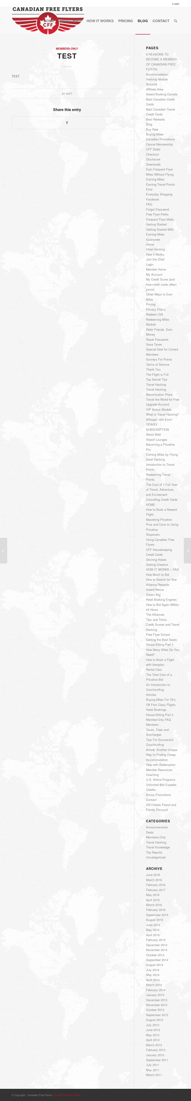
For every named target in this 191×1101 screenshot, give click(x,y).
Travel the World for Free (162, 399)
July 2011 (152, 1065)
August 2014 (154, 964)
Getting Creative (157, 564)
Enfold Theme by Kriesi (68, 1095)
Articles (151, 694)
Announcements (157, 827)
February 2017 (155, 890)
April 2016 (153, 900)
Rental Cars (154, 669)
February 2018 (155, 884)
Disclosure (153, 159)
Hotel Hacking (155, 249)
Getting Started (156, 224)
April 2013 (153, 1040)
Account (151, 84)
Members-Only (67, 49)
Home (150, 244)
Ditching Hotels (156, 559)
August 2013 (154, 1020)
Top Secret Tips (156, 379)
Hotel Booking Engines (161, 599)
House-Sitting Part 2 (159, 714)
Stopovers (153, 534)
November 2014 (156, 950)
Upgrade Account (157, 404)
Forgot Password (157, 209)
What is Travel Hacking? (162, 414)
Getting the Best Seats (161, 639)
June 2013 (153, 1030)
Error (149, 189)
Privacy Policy (156, 309)
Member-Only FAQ (158, 719)
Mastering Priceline (159, 519)
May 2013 (152, 1035)
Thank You (153, 369)
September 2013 (157, 1015)
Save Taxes (154, 344)
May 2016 (152, 895)
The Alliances (155, 614)
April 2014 (153, 980)
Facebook (152, 199)
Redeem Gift (154, 314)
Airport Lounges (156, 439)
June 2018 (153, 874)
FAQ (149, 204)
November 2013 (156, 1005)
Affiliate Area (154, 89)
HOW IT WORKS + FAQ (162, 569)
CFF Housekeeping (159, 549)
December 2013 (156, 1000)
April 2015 (153, 935)
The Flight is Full (157, 374)
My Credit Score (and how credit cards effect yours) (161, 284)
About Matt (153, 434)
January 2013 (155, 1055)
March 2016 (154, 905)
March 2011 (154, 1075)
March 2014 (154, 985)
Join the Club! (155, 259)
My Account (154, 274)
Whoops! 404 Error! (159, 419)
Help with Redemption (160, 764)
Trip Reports (154, 852)
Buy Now (152, 129)
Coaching (152, 774)
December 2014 (156, 945)
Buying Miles (155, 134)
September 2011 (157, 1060)
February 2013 (155, 1050)
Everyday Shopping (159, 194)
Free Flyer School (158, 634)
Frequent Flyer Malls (160, 219)
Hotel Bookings (156, 709)
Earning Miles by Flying (162, 454)
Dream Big (153, 594)
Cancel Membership (159, 144)
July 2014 (152, 970)
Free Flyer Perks (157, 214)
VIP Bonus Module (158, 409)
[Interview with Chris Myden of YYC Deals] (3, 550)
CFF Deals (153, 149)
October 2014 (155, 955)
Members (152, 724)
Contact (151, 799)
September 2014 (157, 960)
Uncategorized (155, 857)
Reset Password (157, 339)
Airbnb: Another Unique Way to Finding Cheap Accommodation (161, 754)
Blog (149, 124)
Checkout (152, 154)
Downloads (153, 164)
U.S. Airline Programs (160, 779)
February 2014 (155, 990)
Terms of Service (157, 364)
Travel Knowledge (158, 847)
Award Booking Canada (161, 94)
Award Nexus (155, 589)
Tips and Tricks (156, 619)
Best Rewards (155, 119)
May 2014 (152, 974)
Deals (150, 832)
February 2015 (155, 940)
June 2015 (153, 925)
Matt (69, 93)
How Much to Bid (157, 574)
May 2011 (152, 1070)
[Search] (175, 20)
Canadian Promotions (160, 139)
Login (175, 3)
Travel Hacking (156, 384)
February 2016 (155, 909)
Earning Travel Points (160, 184)
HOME (150, 504)
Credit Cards (154, 554)
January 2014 (155, 995)
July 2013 (152, 1025)
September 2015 (157, 915)
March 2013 (154, 1045)
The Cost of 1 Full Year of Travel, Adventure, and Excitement (161, 489)
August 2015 (154, 919)
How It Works (155, 254)
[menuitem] (174, 3)
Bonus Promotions (158, 794)
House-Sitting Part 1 (159, 644)
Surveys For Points (159, 359)
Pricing (150, 304)
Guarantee (153, 239)
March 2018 (154, 880)
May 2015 (152, 929)
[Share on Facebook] (67, 123)
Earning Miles (155, 179)
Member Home (156, 269)
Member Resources (159, 770)
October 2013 (155, 1009)
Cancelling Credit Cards (162, 499)
